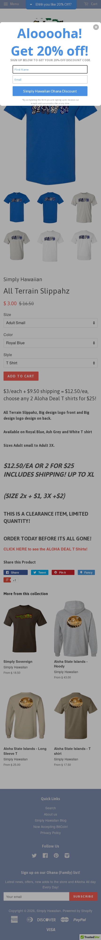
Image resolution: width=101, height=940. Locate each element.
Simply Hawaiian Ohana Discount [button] (50, 91)
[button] (96, 27)
